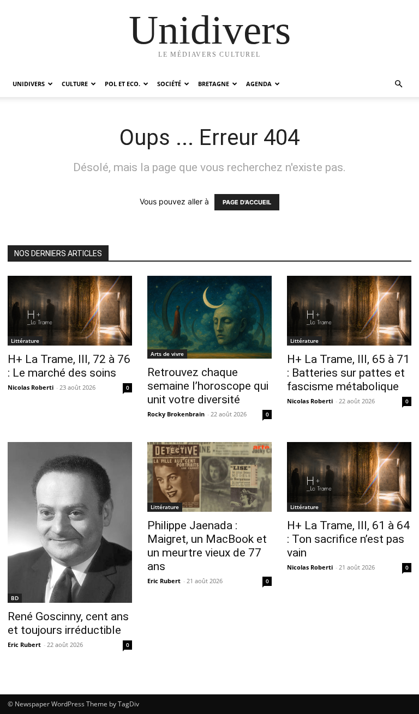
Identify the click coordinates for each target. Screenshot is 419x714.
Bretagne (213, 84)
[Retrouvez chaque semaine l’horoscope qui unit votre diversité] (209, 317)
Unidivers (29, 84)
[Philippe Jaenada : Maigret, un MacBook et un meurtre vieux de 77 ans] (209, 477)
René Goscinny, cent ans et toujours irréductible (68, 623)
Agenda (259, 84)
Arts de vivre (167, 354)
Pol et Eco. (122, 84)
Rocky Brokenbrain (176, 414)
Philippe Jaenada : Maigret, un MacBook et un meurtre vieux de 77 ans (207, 546)
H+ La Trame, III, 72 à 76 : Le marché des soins (69, 366)
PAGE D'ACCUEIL (247, 202)
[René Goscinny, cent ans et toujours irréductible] (70, 522)
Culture (75, 84)
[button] (398, 84)
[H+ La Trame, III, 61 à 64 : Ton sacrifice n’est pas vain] (349, 477)
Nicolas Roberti (30, 387)
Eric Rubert (24, 644)
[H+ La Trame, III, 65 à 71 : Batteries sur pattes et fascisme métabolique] (349, 311)
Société (169, 84)
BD (15, 598)
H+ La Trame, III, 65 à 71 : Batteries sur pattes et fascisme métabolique (348, 373)
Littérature (25, 340)
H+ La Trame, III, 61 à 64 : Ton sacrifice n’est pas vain (348, 539)
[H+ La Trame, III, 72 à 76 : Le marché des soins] (70, 311)
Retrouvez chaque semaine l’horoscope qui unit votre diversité (207, 386)
